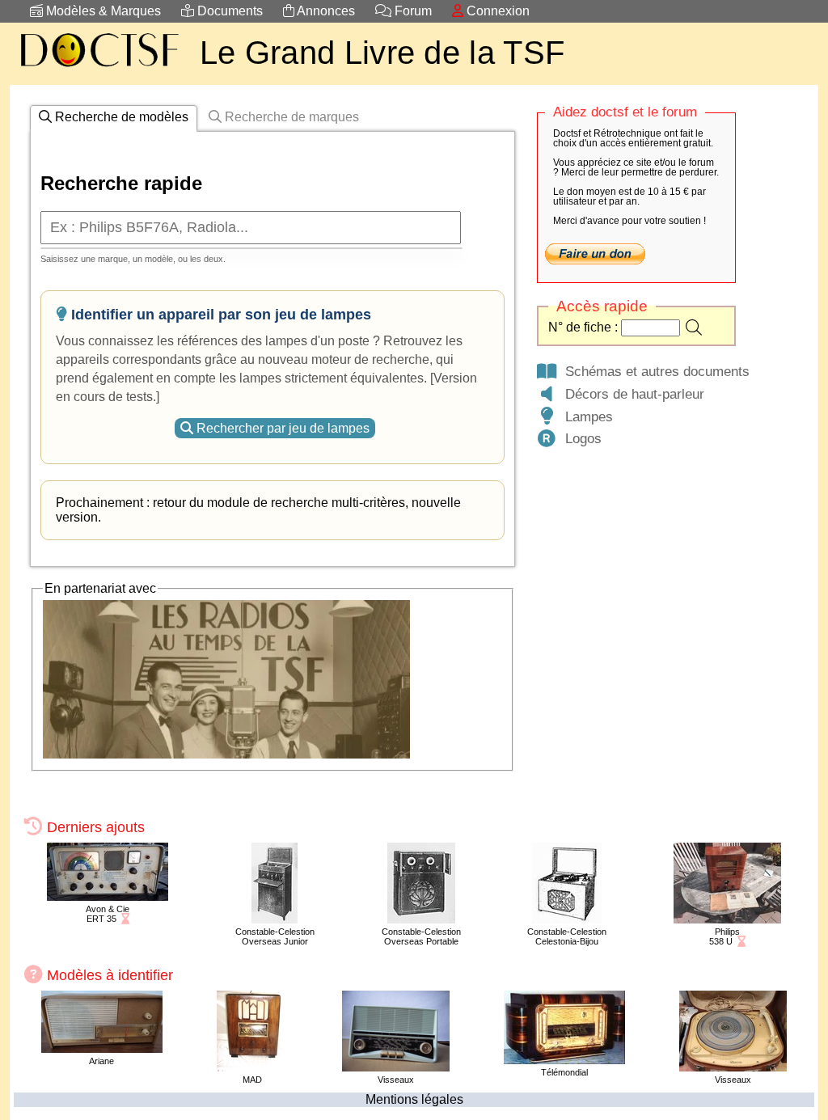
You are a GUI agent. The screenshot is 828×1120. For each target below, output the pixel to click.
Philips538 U (724, 936)
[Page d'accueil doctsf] (99, 69)
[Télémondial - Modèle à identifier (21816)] (564, 1060)
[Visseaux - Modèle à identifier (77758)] (396, 1067)
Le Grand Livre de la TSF (382, 52)
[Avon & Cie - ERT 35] (107, 896)
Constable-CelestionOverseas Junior (275, 936)
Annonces (324, 11)
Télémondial (564, 1072)
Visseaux (396, 1079)
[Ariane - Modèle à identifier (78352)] (102, 1048)
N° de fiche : (584, 327)
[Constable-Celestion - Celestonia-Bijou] (567, 919)
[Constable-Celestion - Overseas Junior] (274, 919)
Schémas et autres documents (653, 371)
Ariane (101, 1061)
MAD (252, 1079)
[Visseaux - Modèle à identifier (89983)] (733, 1067)
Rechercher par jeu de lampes (281, 428)
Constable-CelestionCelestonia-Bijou (566, 936)
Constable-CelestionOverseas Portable (421, 936)
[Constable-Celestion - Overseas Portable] (421, 919)
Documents (228, 11)
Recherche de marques (290, 117)
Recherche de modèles (120, 117)
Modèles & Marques (102, 11)
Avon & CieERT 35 (107, 913)
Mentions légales (414, 1099)
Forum (411, 11)
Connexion (496, 11)
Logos (579, 438)
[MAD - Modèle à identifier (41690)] (252, 1067)
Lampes (585, 416)
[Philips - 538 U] (727, 919)
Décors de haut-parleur (630, 394)
